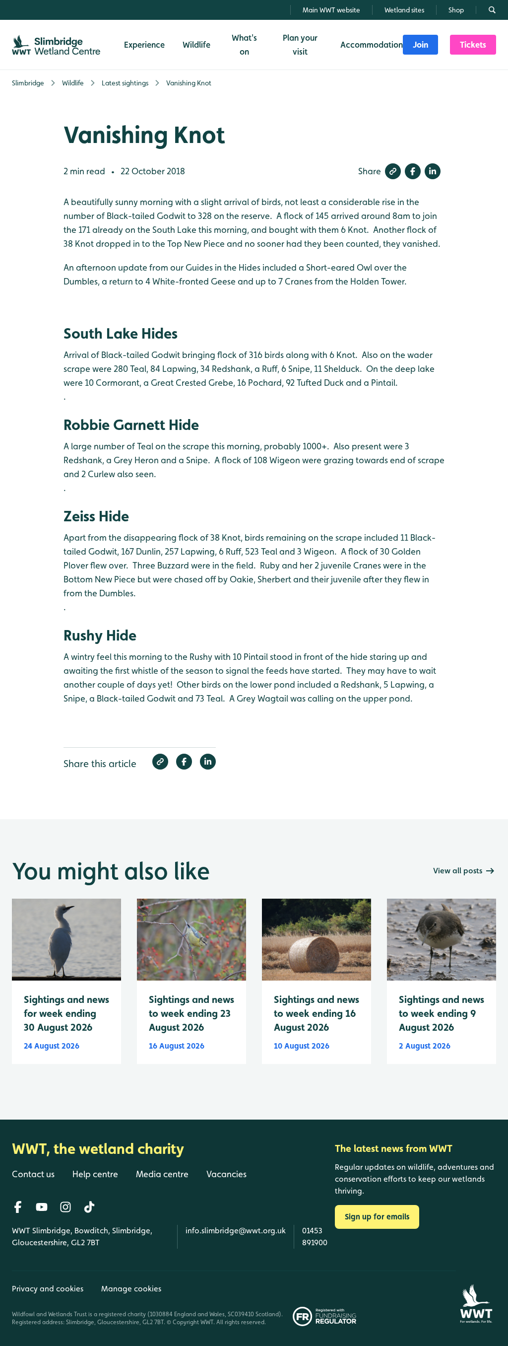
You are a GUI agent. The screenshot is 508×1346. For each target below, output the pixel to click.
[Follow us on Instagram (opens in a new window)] (65, 1207)
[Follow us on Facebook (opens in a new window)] (18, 1207)
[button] (393, 171)
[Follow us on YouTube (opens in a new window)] (42, 1207)
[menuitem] (420, 45)
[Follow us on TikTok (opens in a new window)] (89, 1207)
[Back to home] (476, 1298)
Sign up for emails (377, 1216)
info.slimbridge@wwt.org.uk (236, 1230)
